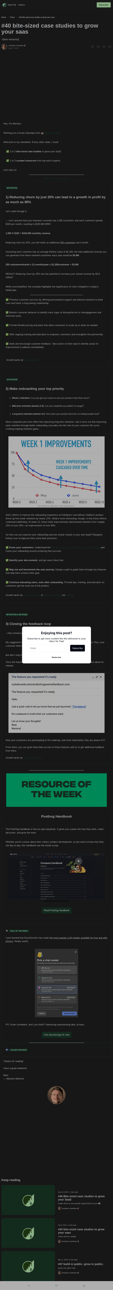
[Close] (86, 631)
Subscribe (77, 648)
